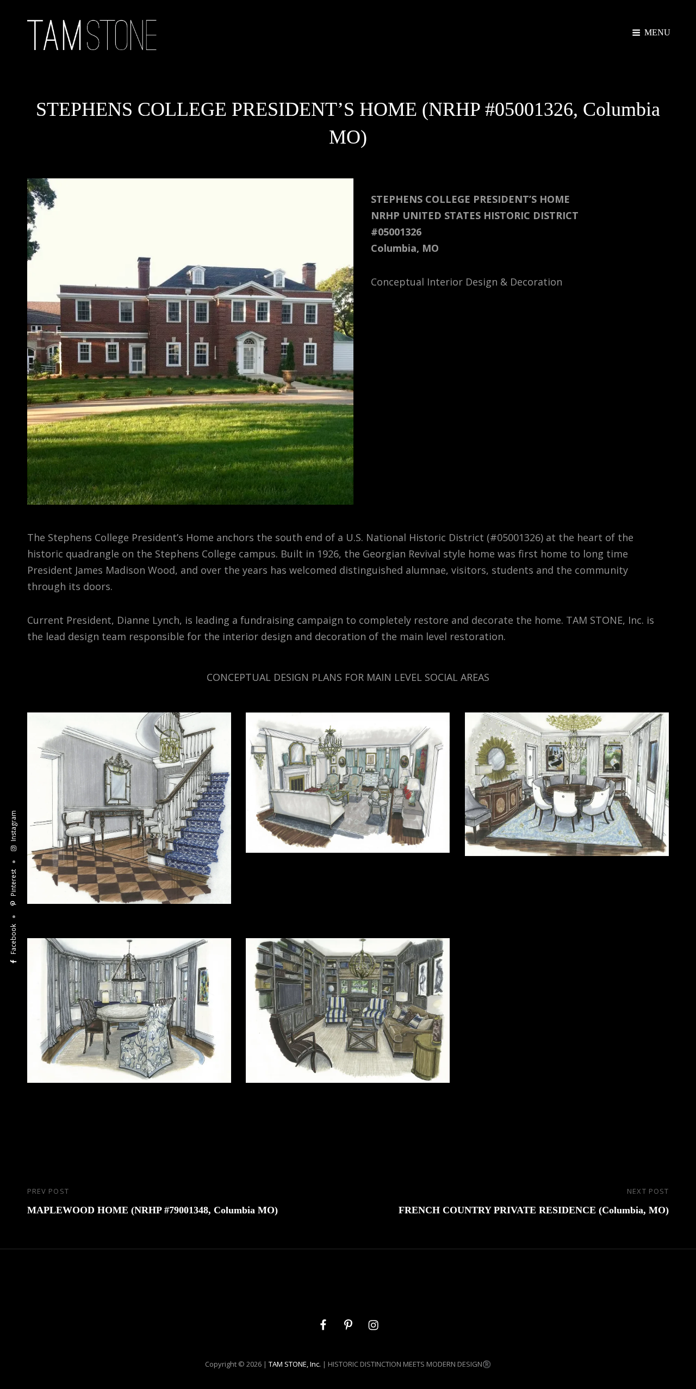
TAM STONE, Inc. (295, 1364)
